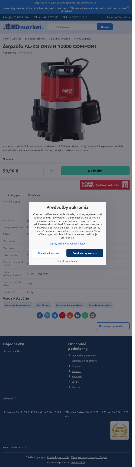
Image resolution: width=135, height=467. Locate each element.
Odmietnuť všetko (48, 252)
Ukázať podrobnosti (67, 260)
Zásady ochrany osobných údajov (67, 243)
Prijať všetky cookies (85, 252)
